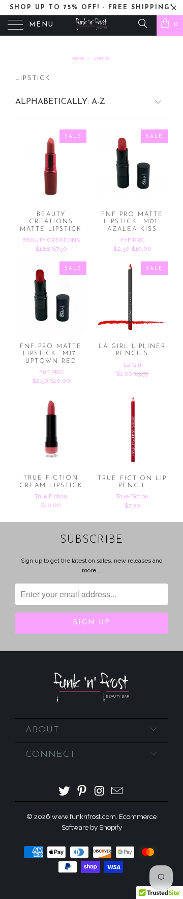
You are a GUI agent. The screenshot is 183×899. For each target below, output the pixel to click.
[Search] (142, 23)
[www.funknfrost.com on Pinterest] (82, 791)
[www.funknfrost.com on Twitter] (64, 791)
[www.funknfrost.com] (91, 25)
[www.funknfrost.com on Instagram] (100, 791)
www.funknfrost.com (84, 817)
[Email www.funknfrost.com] (117, 791)
